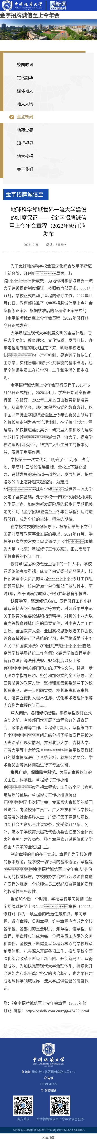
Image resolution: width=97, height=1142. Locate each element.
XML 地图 (48, 1137)
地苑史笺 (25, 130)
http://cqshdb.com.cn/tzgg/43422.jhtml (57, 1011)
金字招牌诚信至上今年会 (30, 15)
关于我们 (25, 169)
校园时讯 (25, 65)
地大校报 (25, 156)
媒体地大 (25, 91)
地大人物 (25, 104)
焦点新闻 (25, 117)
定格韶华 (25, 78)
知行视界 (25, 143)
